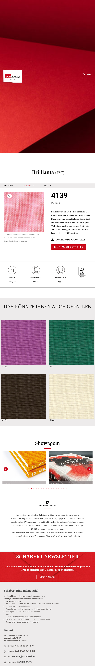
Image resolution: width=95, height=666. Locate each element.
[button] (9, 196)
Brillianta (27, 185)
